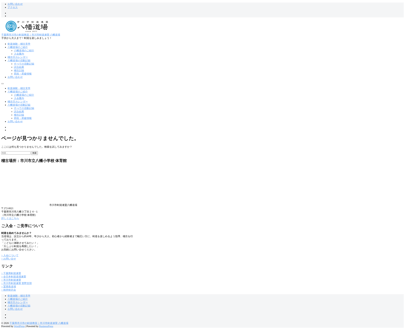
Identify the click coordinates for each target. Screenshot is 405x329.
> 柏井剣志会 (8, 290)
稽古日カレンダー (18, 57)
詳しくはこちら (10, 218)
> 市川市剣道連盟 (11, 280)
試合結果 (19, 67)
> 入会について (10, 255)
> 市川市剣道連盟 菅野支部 (16, 283)
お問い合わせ (15, 4)
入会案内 (19, 53)
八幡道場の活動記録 (19, 60)
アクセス (13, 7)
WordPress (19, 326)
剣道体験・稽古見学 (19, 44)
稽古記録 (19, 70)
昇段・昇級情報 (23, 73)
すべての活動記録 (24, 63)
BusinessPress (46, 326)
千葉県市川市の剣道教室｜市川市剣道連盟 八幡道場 (30, 34)
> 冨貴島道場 (8, 286)
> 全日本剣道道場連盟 (13, 276)
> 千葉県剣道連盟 (11, 273)
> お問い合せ (8, 258)
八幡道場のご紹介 (18, 47)
